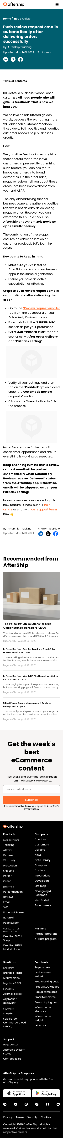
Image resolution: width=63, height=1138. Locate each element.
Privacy (8, 1117)
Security (32, 1117)
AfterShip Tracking (20, 47)
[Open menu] (57, 4)
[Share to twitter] (13, 59)
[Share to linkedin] (5, 59)
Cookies (46, 1117)
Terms (20, 1117)
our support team (44, 509)
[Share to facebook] (20, 59)
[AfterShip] (14, 4)
